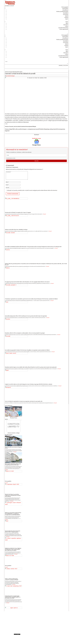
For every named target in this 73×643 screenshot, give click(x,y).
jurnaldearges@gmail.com (16, 614)
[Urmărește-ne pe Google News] (36, 142)
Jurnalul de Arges (10, 76)
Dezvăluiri (65, 13)
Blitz (67, 23)
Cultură (66, 17)
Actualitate (65, 10)
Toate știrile (65, 8)
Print (67, 21)
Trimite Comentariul (12, 193)
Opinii (66, 16)
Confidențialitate (36, 639)
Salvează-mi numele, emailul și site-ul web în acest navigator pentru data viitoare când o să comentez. (32, 190)
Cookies (44, 639)
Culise (66, 26)
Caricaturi (65, 24)
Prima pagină (64, 7)
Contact (29, 639)
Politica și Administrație (62, 11)
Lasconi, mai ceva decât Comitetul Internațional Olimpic (23, 126)
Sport (66, 19)
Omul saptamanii (63, 29)
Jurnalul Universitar (63, 27)
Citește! (44, 214)
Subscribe (36, 160)
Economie (65, 14)
